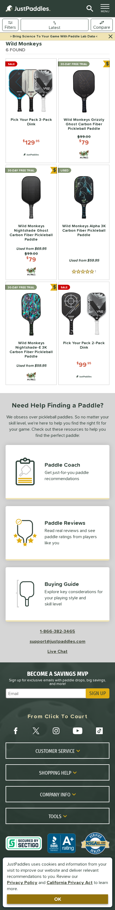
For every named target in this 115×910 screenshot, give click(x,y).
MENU (106, 10)
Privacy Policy (22, 882)
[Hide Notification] (110, 36)
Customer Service (55, 751)
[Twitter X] (36, 730)
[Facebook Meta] (15, 730)
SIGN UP (97, 693)
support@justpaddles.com (57, 641)
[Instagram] (56, 730)
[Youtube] (77, 730)
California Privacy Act (70, 882)
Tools (55, 816)
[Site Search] (88, 8)
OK (57, 899)
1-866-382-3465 (57, 631)
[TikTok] (99, 730)
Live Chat (57, 651)
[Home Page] (28, 8)
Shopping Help (55, 772)
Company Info (55, 794)
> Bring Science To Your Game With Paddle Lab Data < (53, 36)
